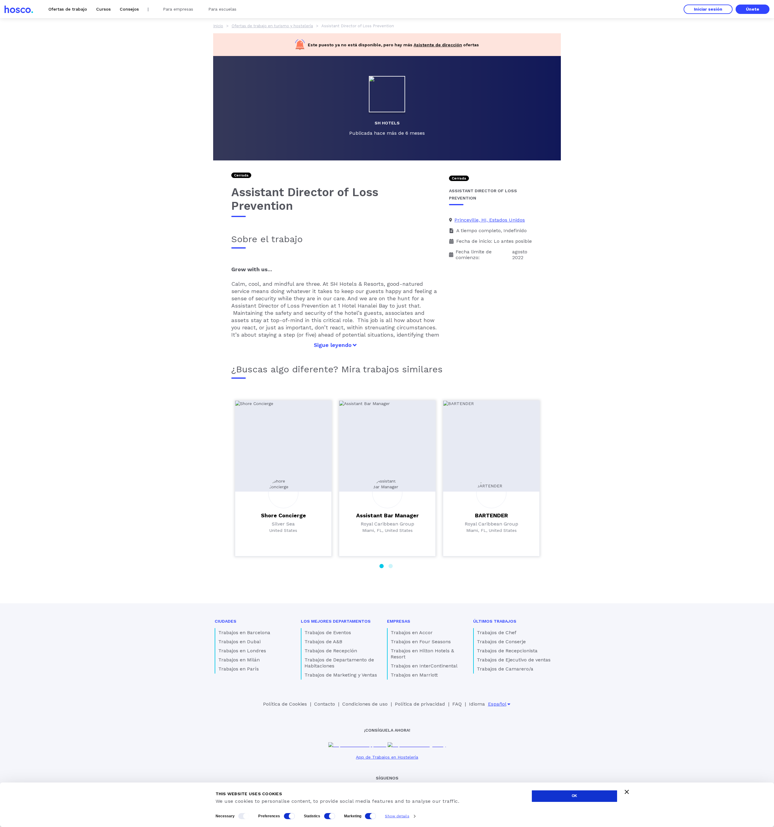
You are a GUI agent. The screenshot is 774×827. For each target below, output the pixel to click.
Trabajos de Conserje (501, 641)
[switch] (289, 816)
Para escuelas (222, 9)
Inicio (218, 26)
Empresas (398, 621)
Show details (397, 816)
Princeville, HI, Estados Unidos (489, 220)
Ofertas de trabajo (67, 9)
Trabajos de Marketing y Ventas (340, 675)
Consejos (129, 9)
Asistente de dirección (438, 44)
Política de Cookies (285, 704)
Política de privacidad (420, 704)
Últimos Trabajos (494, 621)
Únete (752, 9)
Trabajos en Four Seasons (421, 641)
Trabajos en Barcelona (244, 632)
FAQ (457, 704)
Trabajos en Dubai (239, 641)
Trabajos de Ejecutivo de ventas (514, 660)
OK (574, 796)
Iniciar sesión (708, 9)
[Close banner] (627, 792)
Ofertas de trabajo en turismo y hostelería (272, 26)
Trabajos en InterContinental (424, 666)
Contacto (324, 704)
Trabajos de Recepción (330, 651)
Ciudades (225, 621)
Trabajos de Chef (496, 632)
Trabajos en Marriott (414, 675)
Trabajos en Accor (412, 632)
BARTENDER (491, 515)
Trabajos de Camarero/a (505, 669)
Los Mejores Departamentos (336, 621)
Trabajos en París (238, 669)
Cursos (103, 9)
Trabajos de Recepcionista (507, 651)
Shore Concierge (283, 515)
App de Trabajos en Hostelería (387, 757)
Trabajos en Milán (239, 660)
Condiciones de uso (365, 704)
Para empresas (178, 9)
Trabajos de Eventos (327, 632)
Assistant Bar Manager (387, 515)
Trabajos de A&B (323, 641)
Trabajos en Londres (242, 651)
